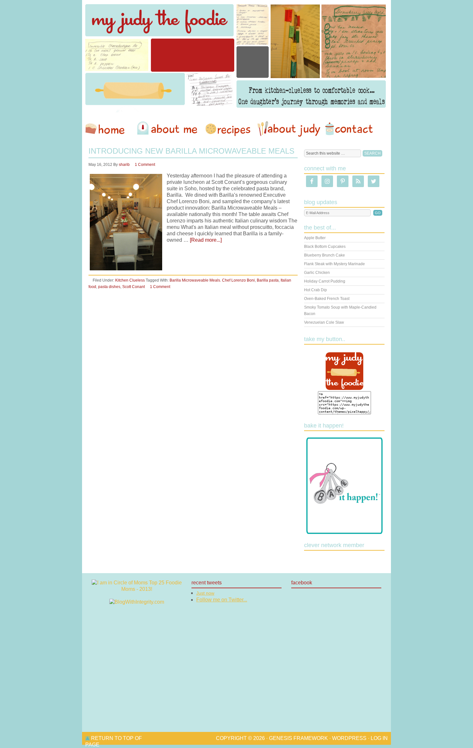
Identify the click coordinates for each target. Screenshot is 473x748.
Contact (348, 129)
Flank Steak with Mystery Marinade (334, 264)
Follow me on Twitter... (221, 599)
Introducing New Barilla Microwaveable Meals (191, 151)
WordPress (349, 738)
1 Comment (145, 164)
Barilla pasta (268, 280)
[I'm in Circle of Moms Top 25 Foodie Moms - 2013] (137, 589)
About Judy (288, 129)
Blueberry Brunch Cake (324, 255)
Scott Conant (133, 286)
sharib (124, 164)
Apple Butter (315, 238)
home (108, 129)
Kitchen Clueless (130, 280)
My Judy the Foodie (236, 56)
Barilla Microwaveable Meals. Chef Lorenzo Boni (212, 280)
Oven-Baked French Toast (326, 298)
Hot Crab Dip (315, 290)
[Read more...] (206, 240)
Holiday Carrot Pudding (324, 281)
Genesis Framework (298, 738)
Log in (379, 738)
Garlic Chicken (317, 272)
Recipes (228, 129)
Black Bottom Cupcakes (325, 246)
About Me (168, 129)
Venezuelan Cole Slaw (324, 322)
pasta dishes (109, 286)
